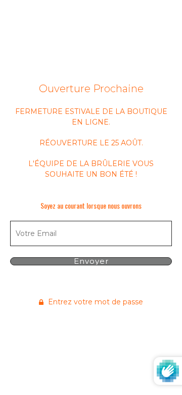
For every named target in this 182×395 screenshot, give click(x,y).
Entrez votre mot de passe (94, 301)
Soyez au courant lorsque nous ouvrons (91, 205)
